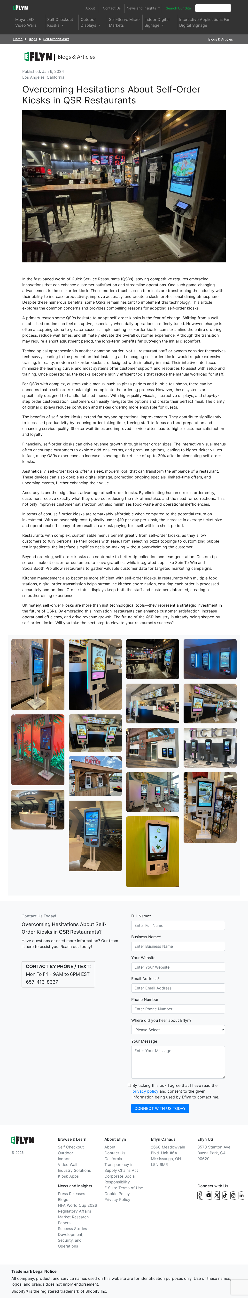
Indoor (64, 1158)
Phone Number (144, 999)
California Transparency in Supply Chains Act (121, 1164)
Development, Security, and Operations (70, 1240)
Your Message (144, 1041)
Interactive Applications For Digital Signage (204, 22)
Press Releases (71, 1193)
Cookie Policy (117, 1193)
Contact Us (112, 8)
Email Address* (145, 978)
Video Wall (67, 1164)
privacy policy (145, 1091)
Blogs (33, 39)
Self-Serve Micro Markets (124, 22)
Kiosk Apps (68, 1176)
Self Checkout (71, 1147)
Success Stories (72, 1228)
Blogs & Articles (220, 39)
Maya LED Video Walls (26, 22)
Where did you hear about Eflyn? (161, 1020)
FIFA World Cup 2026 (77, 1205)
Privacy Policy (117, 1199)
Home (18, 39)
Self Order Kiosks (56, 39)
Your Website (143, 957)
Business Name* (146, 936)
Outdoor (65, 1152)
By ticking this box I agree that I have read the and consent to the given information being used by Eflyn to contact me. (175, 1091)
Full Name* (141, 915)
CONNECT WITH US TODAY (160, 1108)
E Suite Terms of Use (123, 1187)
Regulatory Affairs (74, 1211)
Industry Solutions (74, 1170)
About (90, 8)
